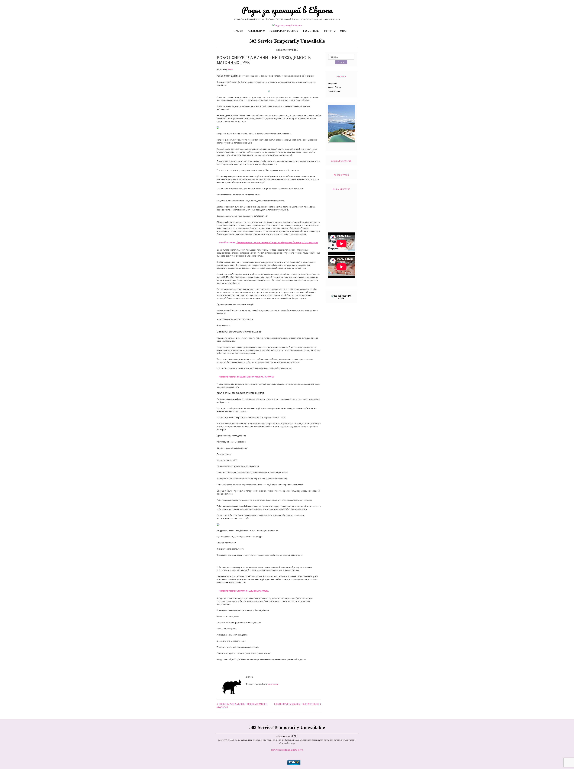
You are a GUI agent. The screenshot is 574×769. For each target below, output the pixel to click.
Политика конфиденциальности (287, 749)
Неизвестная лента (344, 297)
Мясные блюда (334, 87)
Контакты (329, 30)
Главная (238, 30)
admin (230, 69)
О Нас (343, 30)
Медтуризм (273, 684)
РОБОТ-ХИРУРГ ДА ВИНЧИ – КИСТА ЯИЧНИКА (296, 704)
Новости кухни (334, 91)
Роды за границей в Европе (287, 10)
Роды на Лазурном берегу (284, 30)
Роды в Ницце (311, 30)
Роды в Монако (256, 30)
